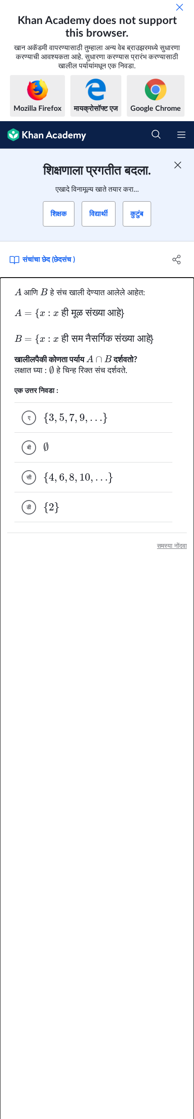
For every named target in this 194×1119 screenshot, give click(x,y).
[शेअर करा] (177, 259)
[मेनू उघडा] (181, 134)
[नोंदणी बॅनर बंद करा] (178, 165)
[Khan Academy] (43, 135)
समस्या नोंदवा (172, 546)
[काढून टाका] (179, 7)
